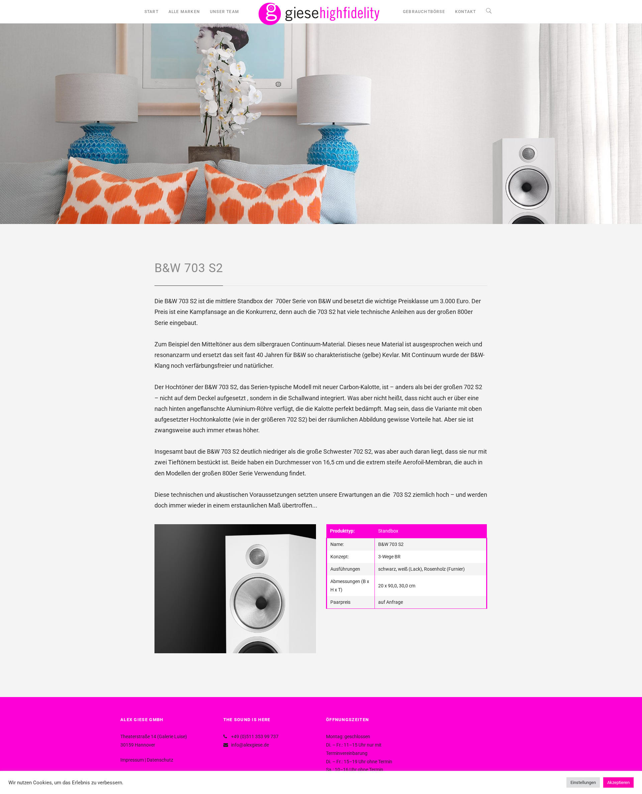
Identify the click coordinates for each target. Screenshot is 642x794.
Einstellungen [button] (583, 782)
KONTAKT (465, 11)
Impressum (132, 760)
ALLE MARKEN (184, 11)
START (151, 11)
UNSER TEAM (224, 11)
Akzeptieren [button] (618, 782)
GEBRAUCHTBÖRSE (424, 11)
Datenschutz (160, 760)
